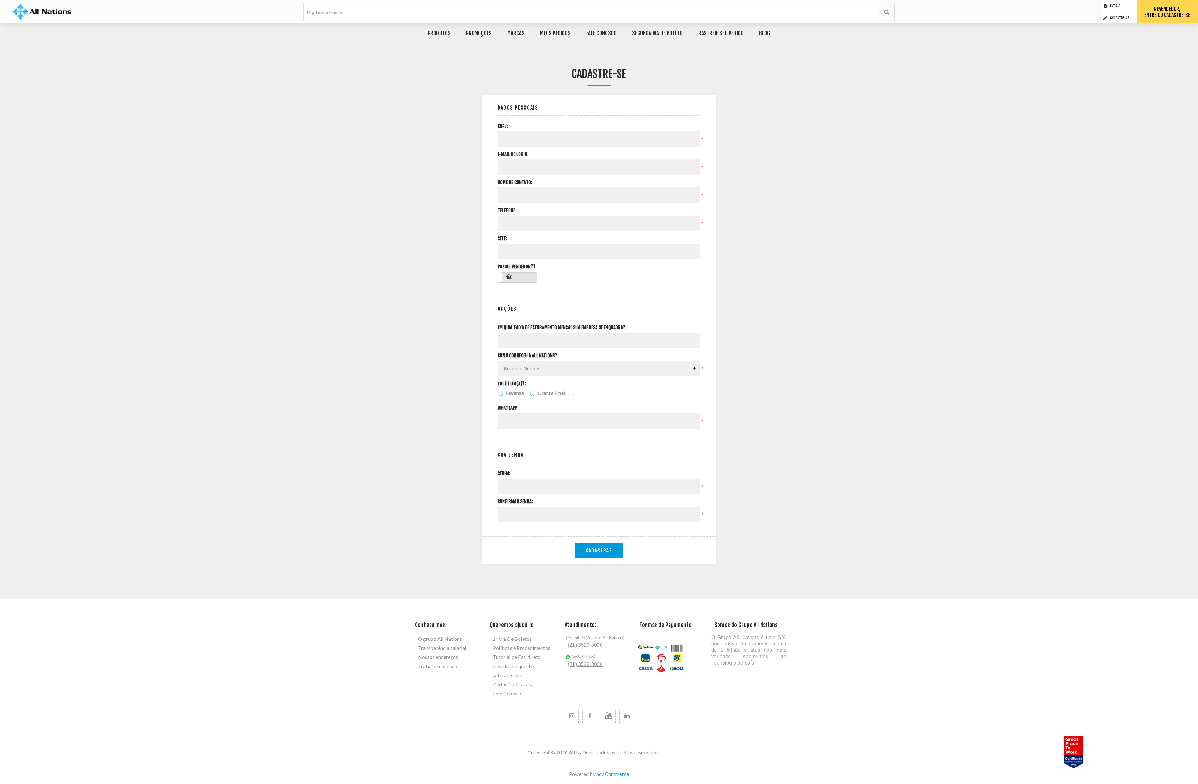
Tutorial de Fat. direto (517, 657)
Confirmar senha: (515, 501)
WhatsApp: (508, 408)
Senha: (504, 473)
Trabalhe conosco (437, 666)
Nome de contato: (515, 182)
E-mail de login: (513, 154)
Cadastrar (599, 550)
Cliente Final (551, 393)
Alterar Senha (508, 675)
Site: (502, 238)
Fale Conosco (508, 693)
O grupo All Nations (440, 639)
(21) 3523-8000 (585, 645)
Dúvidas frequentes (514, 666)
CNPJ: (503, 126)
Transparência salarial (442, 648)
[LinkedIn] (626, 716)
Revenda (514, 393)
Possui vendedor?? (517, 267)
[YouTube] (608, 716)
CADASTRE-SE (1119, 18)
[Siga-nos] (571, 716)
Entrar (1115, 6)
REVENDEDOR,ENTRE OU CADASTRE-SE (1167, 12)
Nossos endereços (438, 657)
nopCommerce (613, 774)
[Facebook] (589, 716)
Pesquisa (886, 12)
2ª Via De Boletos (512, 639)
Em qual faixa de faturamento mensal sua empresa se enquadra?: (562, 327)
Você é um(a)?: (512, 384)
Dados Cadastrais (512, 684)
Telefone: (507, 210)
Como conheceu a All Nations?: (528, 355)
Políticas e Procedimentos (521, 648)
